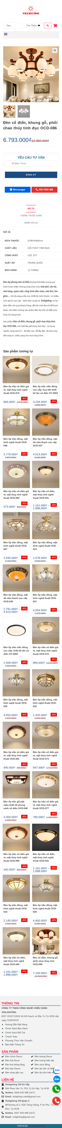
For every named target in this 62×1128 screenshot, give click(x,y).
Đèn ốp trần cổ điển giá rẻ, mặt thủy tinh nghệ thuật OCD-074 (16, 389)
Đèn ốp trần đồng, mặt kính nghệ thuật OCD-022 (45, 703)
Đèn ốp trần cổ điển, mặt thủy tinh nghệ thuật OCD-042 (44, 857)
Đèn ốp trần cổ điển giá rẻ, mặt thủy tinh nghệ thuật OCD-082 (16, 857)
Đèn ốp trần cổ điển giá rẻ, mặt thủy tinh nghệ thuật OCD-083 (16, 494)
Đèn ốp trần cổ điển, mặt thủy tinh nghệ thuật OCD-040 (14, 961)
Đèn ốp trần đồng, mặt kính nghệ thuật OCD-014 (45, 545)
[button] (5, 34)
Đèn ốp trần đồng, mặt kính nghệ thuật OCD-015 (15, 908)
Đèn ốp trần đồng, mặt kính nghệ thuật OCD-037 (45, 598)
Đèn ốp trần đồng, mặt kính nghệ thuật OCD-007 (15, 545)
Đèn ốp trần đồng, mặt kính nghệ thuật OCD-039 (45, 908)
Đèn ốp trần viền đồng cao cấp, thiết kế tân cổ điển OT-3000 (16, 650)
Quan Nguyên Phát (36, 1126)
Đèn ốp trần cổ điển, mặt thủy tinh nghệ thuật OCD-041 (44, 494)
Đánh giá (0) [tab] (31, 223)
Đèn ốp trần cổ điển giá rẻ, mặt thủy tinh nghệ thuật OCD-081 (16, 755)
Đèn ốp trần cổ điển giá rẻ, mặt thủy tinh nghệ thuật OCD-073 (45, 755)
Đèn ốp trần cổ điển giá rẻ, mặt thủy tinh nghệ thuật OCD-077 (45, 805)
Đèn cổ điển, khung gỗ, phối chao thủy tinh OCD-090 (45, 961)
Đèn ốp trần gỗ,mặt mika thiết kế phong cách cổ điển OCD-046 (15, 805)
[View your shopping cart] (55, 26)
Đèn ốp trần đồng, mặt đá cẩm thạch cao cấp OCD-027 (45, 442)
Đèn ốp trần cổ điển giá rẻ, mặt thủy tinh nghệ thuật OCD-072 (45, 650)
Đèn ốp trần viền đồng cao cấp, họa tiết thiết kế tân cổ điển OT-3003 (45, 389)
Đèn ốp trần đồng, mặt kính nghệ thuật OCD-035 (15, 703)
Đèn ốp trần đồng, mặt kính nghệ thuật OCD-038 (15, 442)
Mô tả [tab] (31, 209)
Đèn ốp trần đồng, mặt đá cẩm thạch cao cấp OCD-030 (15, 598)
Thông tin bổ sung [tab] (31, 216)
